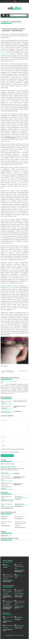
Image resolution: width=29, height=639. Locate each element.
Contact (17, 635)
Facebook (7, 381)
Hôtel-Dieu (14, 124)
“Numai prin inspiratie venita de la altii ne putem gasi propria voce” (7, 371)
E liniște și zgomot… (23, 370)
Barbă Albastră (17, 213)
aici (16, 90)
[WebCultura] (3, 15)
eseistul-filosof (4, 54)
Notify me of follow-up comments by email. (13, 449)
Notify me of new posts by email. (10, 452)
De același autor (13, 381)
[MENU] (7, 15)
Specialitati (5, 366)
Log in (22, 635)
